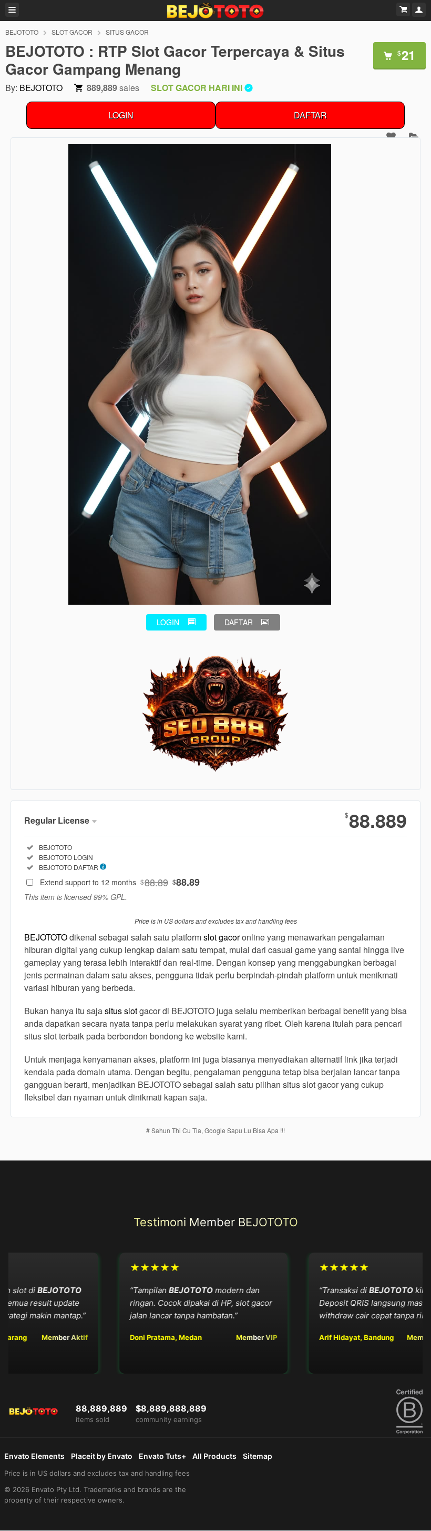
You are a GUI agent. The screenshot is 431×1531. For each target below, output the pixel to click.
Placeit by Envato (101, 1456)
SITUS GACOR (127, 31)
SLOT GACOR (72, 31)
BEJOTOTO (21, 31)
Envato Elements (34, 1456)
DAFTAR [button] (238, 622)
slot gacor (221, 937)
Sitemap (257, 1456)
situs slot (121, 1011)
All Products (214, 1456)
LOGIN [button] (168, 622)
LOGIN (121, 115)
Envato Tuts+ (162, 1456)
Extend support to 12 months (120, 882)
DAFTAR (310, 115)
